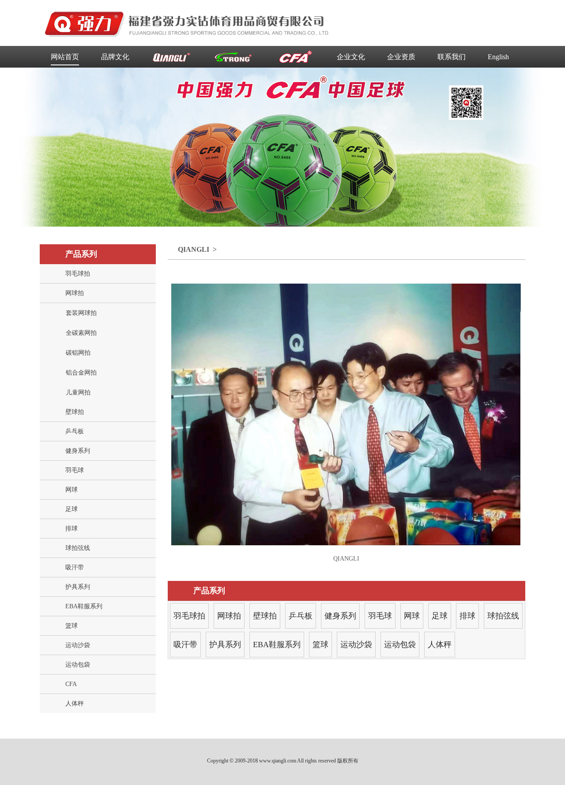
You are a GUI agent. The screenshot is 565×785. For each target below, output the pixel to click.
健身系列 (77, 450)
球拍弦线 (77, 548)
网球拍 (74, 293)
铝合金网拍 (81, 372)
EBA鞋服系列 (83, 606)
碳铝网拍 (78, 352)
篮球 (71, 625)
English (498, 57)
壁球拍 (74, 412)
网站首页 (65, 57)
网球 (71, 489)
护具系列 (77, 587)
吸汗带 (74, 567)
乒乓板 (74, 431)
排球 (71, 528)
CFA (71, 684)
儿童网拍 (78, 392)
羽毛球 (74, 470)
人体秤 (74, 703)
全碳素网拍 (81, 333)
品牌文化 (115, 57)
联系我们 (451, 57)
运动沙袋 (77, 645)
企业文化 (351, 57)
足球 (71, 509)
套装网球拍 (81, 313)
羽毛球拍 (77, 273)
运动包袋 (77, 664)
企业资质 (401, 57)
